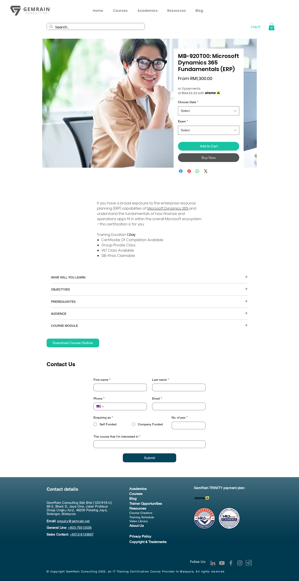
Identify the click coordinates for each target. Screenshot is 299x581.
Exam (183, 121)
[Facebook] (230, 563)
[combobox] (208, 110)
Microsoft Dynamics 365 (168, 208)
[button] (178, 10)
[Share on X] (205, 171)
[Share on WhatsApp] (197, 171)
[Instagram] (239, 563)
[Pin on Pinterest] (189, 171)
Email (157, 398)
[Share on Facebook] (180, 171)
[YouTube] (221, 563)
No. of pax (179, 417)
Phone (98, 398)
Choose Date (188, 102)
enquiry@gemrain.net (73, 521)
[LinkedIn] (212, 563)
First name (101, 379)
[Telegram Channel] (248, 563)
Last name (160, 379)
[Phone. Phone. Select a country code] (100, 406)
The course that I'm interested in (116, 436)
